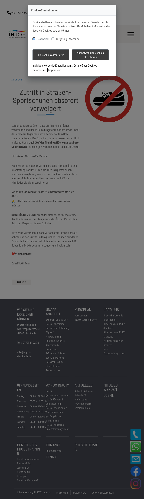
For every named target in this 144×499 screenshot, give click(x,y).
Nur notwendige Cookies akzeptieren (90, 55)
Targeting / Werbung (68, 39)
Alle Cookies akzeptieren (51, 54)
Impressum (54, 70)
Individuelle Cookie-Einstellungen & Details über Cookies (64, 65)
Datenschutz (39, 70)
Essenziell (43, 39)
